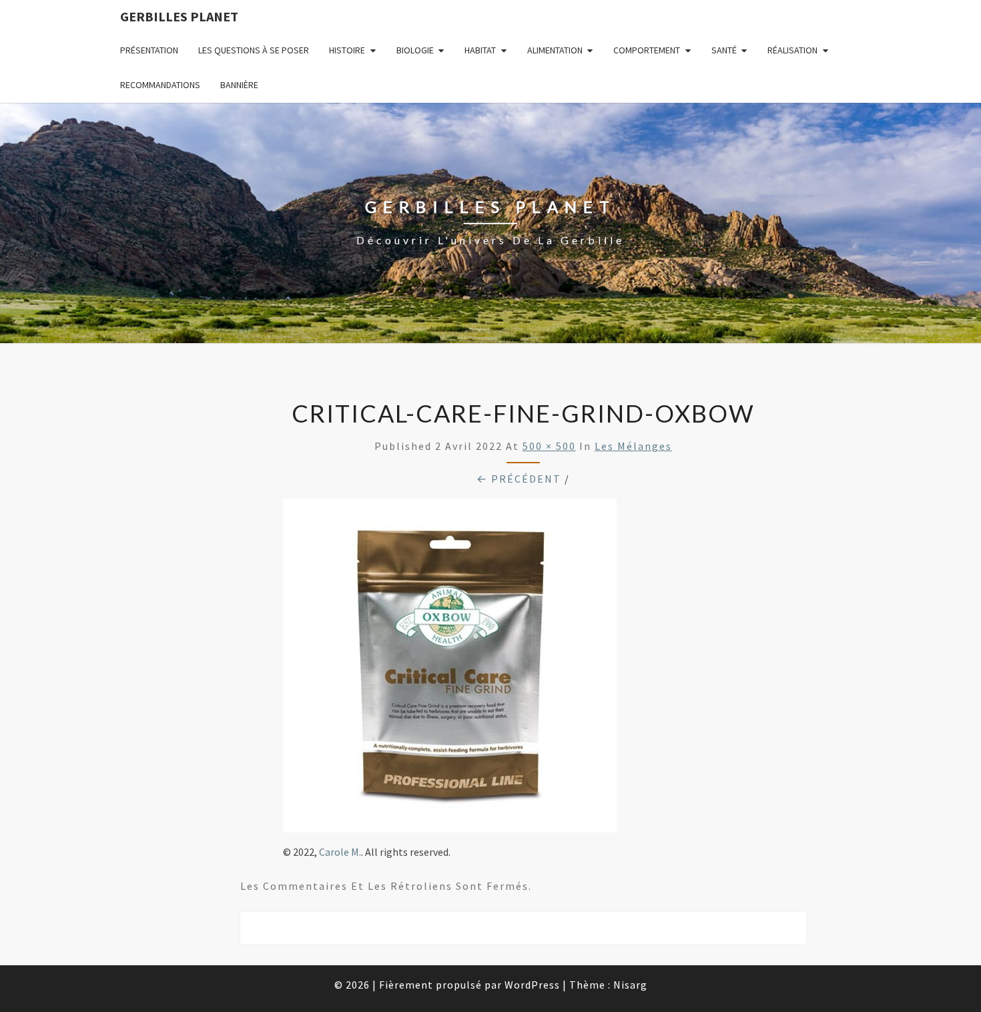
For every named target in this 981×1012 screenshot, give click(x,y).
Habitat (480, 50)
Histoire (347, 50)
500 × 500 (549, 446)
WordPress (532, 984)
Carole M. (340, 851)
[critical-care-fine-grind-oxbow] (450, 669)
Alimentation (555, 50)
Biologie (415, 50)
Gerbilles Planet (179, 16)
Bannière (239, 85)
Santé (724, 50)
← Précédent (518, 478)
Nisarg (630, 984)
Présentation (149, 50)
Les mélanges (633, 446)
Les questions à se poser (253, 50)
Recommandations (160, 85)
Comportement (646, 50)
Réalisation (792, 50)
